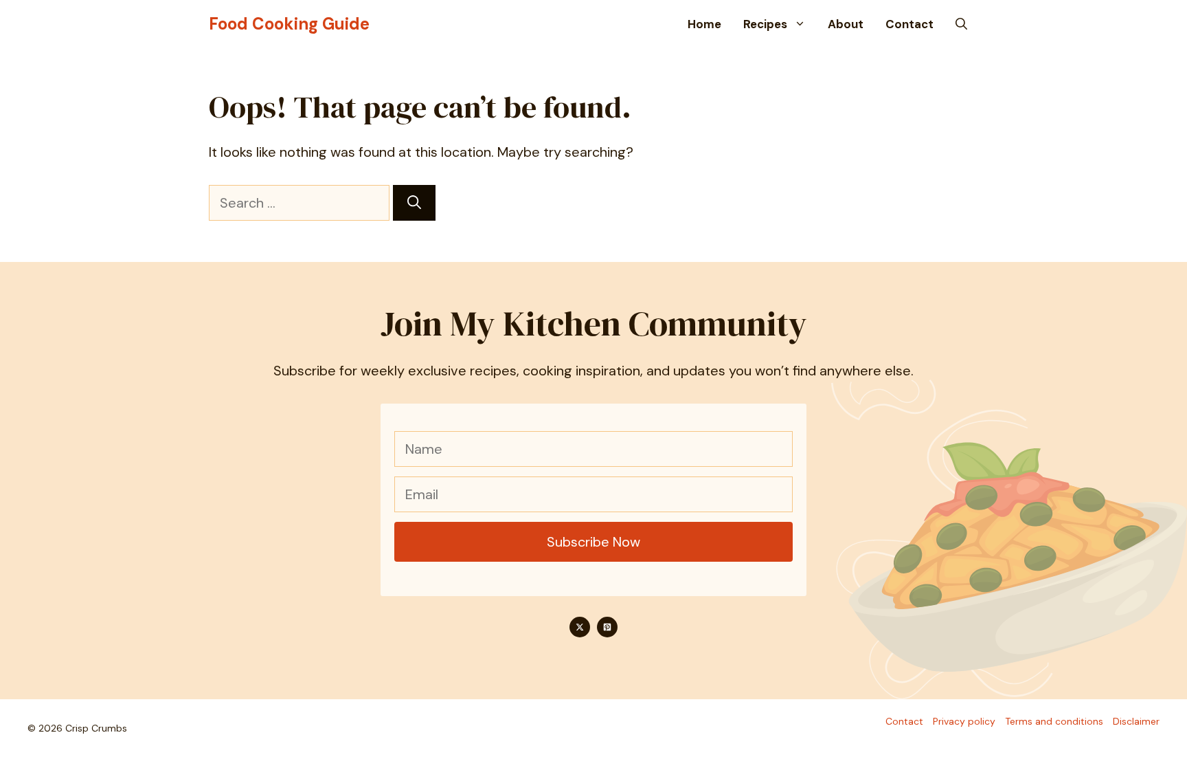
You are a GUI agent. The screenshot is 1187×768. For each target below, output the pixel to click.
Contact (909, 24)
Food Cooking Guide (289, 23)
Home (704, 24)
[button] (961, 24)
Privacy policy (964, 721)
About (845, 24)
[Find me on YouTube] (607, 627)
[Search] (414, 203)
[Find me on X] (579, 627)
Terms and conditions (1054, 721)
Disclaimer (1136, 721)
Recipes (765, 24)
